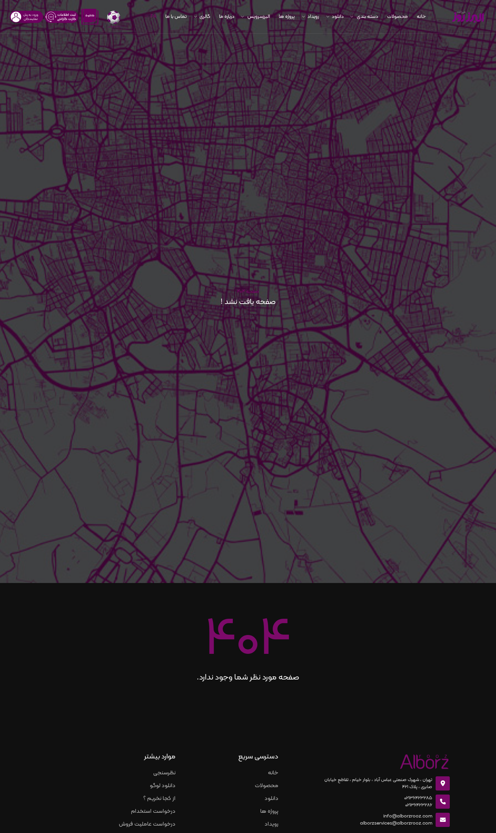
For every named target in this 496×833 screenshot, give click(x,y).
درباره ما (227, 17)
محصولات (397, 17)
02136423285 (418, 798)
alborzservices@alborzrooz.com (396, 823)
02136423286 (418, 805)
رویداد (271, 824)
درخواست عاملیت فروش (147, 824)
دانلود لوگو (162, 785)
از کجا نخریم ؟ (159, 798)
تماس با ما (176, 17)
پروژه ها (287, 17)
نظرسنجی (164, 773)
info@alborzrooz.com (407, 816)
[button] (365, 16)
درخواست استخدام (153, 811)
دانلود (271, 798)
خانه (421, 17)
